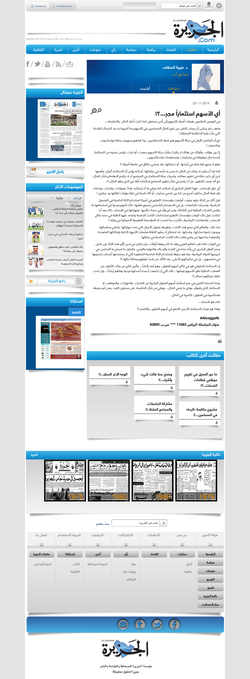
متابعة (188, 571)
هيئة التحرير (210, 534)
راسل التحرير (55, 171)
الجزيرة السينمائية (98, 563)
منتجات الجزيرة (41, 553)
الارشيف (97, 534)
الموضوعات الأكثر (69, 186)
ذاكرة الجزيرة (211, 453)
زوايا (133, 563)
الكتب (76, 563)
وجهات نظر (129, 571)
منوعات (210, 570)
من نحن (182, 534)
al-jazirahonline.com (64, 6)
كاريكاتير (131, 579)
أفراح (189, 563)
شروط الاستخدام (69, 534)
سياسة (210, 562)
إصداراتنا (70, 553)
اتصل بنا (41, 534)
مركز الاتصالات (210, 604)
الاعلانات (154, 534)
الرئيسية (213, 49)
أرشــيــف (145, 88)
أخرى (76, 49)
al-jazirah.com (40, 6)
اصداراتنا (76, 300)
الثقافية (76, 312)
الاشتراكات (125, 534)
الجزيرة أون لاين (42, 563)
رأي (126, 553)
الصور (210, 587)
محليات (182, 553)
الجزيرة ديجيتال (72, 91)
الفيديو (210, 579)
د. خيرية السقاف (175, 66)
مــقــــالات (173, 88)
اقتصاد (154, 553)
